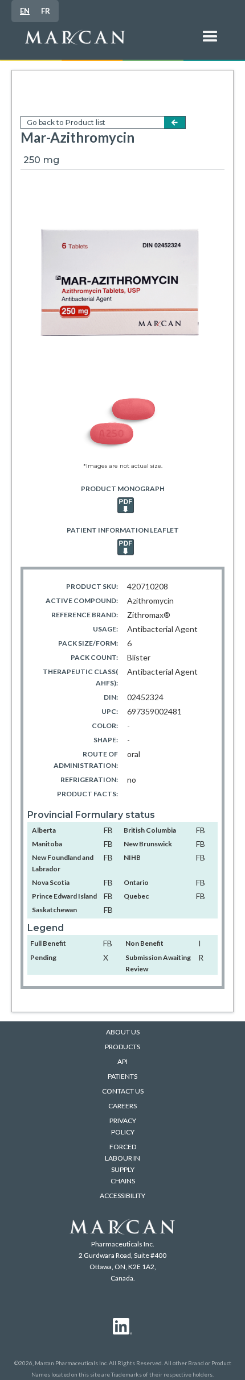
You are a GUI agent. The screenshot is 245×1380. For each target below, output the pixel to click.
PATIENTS (122, 1076)
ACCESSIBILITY (122, 1195)
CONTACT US (123, 1091)
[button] (210, 43)
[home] (105, 43)
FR (45, 10)
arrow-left (175, 122)
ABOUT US (123, 1032)
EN (25, 10)
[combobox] (24, 11)
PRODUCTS (122, 1046)
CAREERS (122, 1105)
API (122, 1061)
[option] (45, 11)
